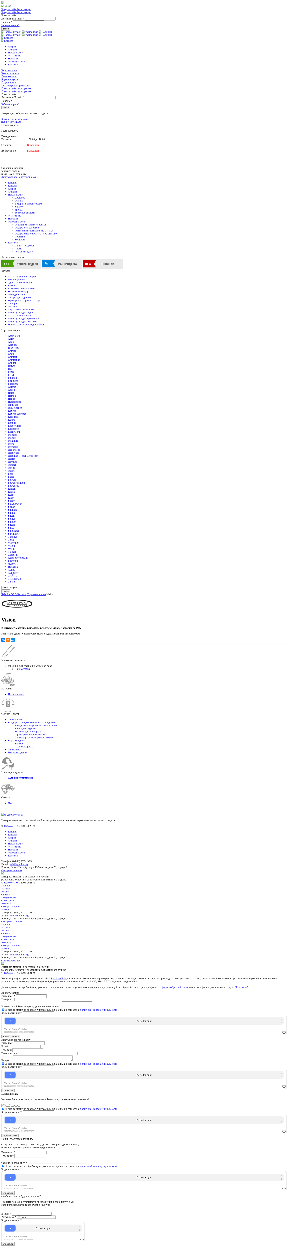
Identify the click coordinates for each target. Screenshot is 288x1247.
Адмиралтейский (18, 557)
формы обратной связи (175, 987)
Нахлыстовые (22, 668)
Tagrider (12, 536)
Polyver (12, 479)
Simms (11, 512)
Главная (12, 182)
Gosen (11, 389)
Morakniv (13, 446)
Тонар (11, 581)
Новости (13, 58)
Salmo (11, 500)
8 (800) (11, 122)
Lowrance (13, 428)
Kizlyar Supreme (17, 413)
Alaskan (12, 344)
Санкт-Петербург (24, 245)
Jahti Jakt (13, 404)
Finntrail (12, 377)
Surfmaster (13, 533)
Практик (13, 566)
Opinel (11, 470)
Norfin (11, 458)
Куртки (19, 743)
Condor (12, 362)
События (20, 236)
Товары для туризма (19, 297)
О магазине (14, 55)
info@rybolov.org (19, 864)
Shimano (12, 509)
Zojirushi (13, 554)
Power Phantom (16, 482)
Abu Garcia (14, 335)
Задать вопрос (9, 70)
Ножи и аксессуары (19, 291)
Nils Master (14, 449)
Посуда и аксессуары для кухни (26, 324)
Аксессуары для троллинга (23, 318)
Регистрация (24, 9)
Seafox (11, 506)
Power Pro (13, 485)
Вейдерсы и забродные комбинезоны (36, 725)
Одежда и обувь (17, 294)
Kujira (11, 419)
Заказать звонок (10, 73)
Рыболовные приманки (21, 288)
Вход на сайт (9, 9)
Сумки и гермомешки (20, 777)
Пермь (18, 248)
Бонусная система (25, 212)
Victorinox (13, 542)
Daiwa (11, 365)
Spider (11, 518)
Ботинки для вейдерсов (28, 731)
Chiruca (12, 350)
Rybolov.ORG (9, 594)
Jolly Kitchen (15, 407)
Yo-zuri (12, 551)
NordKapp (13, 452)
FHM (11, 374)
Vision (11, 545)
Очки (11, 803)
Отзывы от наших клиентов (30, 224)
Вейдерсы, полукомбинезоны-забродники (32, 722)
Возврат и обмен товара (28, 203)
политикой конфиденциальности (99, 1009)
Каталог (12, 185)
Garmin (12, 386)
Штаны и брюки (24, 746)
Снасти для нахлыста (20, 315)
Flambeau (13, 383)
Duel (10, 368)
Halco (11, 392)
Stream (11, 524)
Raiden (12, 488)
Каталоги (20, 206)
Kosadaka (13, 416)
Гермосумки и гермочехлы (30, 734)
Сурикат (13, 572)
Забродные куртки (25, 728)
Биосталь (13, 560)
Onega (11, 467)
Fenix (11, 371)
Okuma (12, 464)
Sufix (11, 527)
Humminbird (15, 401)
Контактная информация (15, 119)
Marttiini (12, 434)
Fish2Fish (13, 380)
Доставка (20, 197)
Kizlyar (12, 410)
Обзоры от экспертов (27, 227)
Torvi (11, 539)
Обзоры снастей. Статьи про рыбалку (36, 233)
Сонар (11, 569)
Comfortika (14, 359)
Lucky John (14, 431)
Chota (11, 353)
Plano (11, 476)
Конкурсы (20, 239)
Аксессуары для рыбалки (22, 321)
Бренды (19, 209)
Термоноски (15, 719)
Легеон (12, 563)
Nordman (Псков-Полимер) (23, 455)
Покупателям (15, 52)
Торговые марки (36, 594)
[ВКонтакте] (3, 640)
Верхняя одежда (17, 740)
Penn (10, 473)
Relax (11, 494)
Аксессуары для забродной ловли (34, 737)
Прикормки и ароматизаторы (24, 300)
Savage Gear (15, 503)
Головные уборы (17, 752)
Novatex (12, 461)
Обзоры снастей (17, 61)
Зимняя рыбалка (17, 279)
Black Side (14, 347)
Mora (11, 443)
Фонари (12, 303)
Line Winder (14, 425)
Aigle (11, 338)
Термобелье (14, 749)
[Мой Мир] (13, 640)
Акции (12, 46)
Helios (11, 398)
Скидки (12, 49)
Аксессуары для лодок (21, 312)
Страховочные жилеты (21, 309)
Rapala (11, 491)
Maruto (12, 437)
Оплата (19, 200)
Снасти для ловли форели (22, 276)
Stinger (12, 521)
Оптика (12, 306)
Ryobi (11, 497)
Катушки (13, 285)
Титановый (14, 578)
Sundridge (13, 530)
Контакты (13, 64)
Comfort (12, 356)
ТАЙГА (12, 575)
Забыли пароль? (10, 25)
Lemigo (12, 422)
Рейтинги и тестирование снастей (34, 230)
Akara (11, 341)
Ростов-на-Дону (24, 251)
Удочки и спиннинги (20, 282)
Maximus (13, 440)
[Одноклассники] (8, 640)
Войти (6, 28)
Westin (11, 548)
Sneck (11, 515)
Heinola (12, 395)
